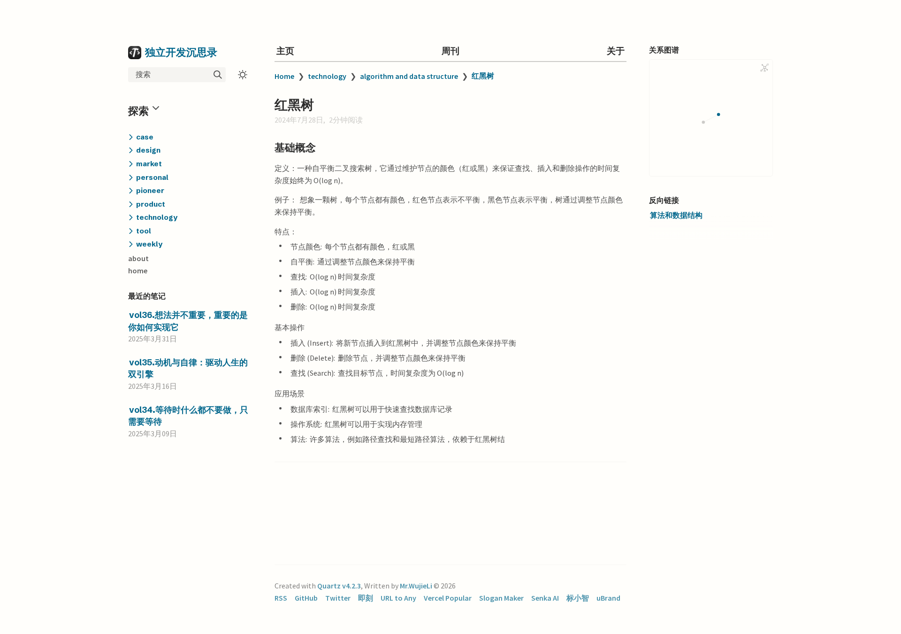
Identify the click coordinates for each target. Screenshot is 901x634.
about (138, 258)
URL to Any (398, 598)
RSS (281, 598)
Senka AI (545, 598)
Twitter (338, 598)
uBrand (608, 598)
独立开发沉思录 (181, 52)
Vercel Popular (448, 598)
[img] (218, 74)
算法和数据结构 (676, 215)
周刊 (450, 50)
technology (327, 76)
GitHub (306, 598)
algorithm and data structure (409, 76)
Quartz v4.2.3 (339, 585)
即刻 (365, 598)
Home (284, 76)
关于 (616, 50)
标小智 (577, 598)
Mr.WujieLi (416, 585)
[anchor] (324, 147)
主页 (285, 50)
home (137, 270)
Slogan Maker (501, 598)
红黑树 (483, 75)
